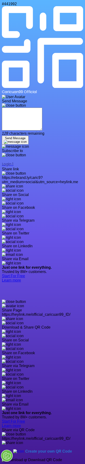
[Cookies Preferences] (7, 456)
